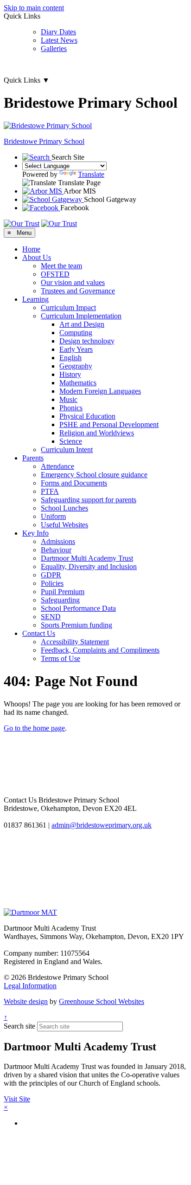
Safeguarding (60, 600)
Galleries (54, 48)
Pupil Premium (62, 592)
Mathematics (77, 383)
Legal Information (30, 986)
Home (31, 249)
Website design (26, 1001)
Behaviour (56, 550)
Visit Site (17, 1099)
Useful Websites (64, 525)
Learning (35, 299)
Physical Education (87, 416)
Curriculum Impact (68, 307)
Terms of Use (60, 658)
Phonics (71, 408)
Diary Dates (58, 32)
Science (70, 441)
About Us (36, 257)
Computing (75, 333)
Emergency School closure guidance (94, 475)
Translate (91, 174)
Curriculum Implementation (81, 316)
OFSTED (55, 274)
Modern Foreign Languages (100, 391)
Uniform (53, 516)
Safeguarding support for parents (88, 500)
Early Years (76, 349)
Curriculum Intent (67, 449)
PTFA (50, 491)
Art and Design (81, 324)
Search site (19, 1026)
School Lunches (64, 508)
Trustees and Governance (78, 291)
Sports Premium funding (76, 625)
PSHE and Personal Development (109, 424)
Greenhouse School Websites (101, 1001)
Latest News (59, 40)
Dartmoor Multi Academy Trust (87, 558)
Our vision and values (73, 282)
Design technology (87, 341)
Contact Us (38, 633)
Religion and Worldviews (96, 433)
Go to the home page (34, 728)
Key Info (35, 533)
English (70, 358)
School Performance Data (78, 608)
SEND (51, 617)
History (70, 374)
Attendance (57, 466)
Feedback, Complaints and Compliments (100, 650)
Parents (33, 458)
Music (68, 399)
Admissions (58, 541)
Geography (75, 366)
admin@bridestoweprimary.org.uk (101, 825)
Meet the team (61, 266)
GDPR (51, 575)
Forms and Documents (74, 483)
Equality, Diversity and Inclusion (89, 566)
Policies (52, 583)
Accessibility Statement (75, 642)
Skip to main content (34, 8)
